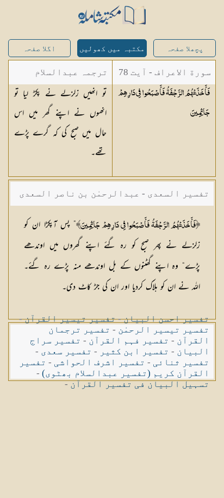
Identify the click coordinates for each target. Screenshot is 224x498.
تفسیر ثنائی (181, 362)
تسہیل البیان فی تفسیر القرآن (139, 384)
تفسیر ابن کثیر (134, 351)
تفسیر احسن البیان (166, 318)
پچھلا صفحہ (184, 49)
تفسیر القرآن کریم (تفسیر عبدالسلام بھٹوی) (114, 367)
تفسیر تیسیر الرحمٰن (163, 329)
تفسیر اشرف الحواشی (99, 362)
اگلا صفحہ (39, 49)
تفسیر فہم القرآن (129, 340)
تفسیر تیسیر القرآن (70, 318)
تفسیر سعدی (66, 351)
